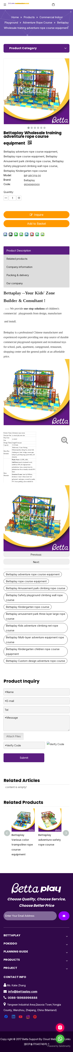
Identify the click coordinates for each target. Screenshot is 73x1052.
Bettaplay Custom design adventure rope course (35, 661)
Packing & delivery (17, 275)
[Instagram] (28, 1017)
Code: (7, 184)
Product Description (18, 250)
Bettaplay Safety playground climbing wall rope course (34, 597)
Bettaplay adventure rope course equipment (33, 574)
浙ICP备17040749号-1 (36, 1044)
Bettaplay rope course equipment (26, 581)
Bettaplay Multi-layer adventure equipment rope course (35, 640)
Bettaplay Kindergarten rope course (27, 607)
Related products (16, 258)
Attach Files (13, 736)
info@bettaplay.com (22, 991)
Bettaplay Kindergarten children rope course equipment (33, 651)
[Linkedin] (13, 1017)
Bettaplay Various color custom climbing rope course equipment (49, 844)
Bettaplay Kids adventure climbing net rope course (32, 628)
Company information (19, 267)
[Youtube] (21, 1017)
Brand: (7, 180)
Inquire (38, 214)
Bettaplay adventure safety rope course (23, 839)
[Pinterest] (35, 1017)
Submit (24, 757)
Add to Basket (36, 223)
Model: (8, 175)
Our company (14, 283)
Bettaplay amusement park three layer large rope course (35, 616)
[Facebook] (6, 1017)
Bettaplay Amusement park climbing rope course (35, 588)
